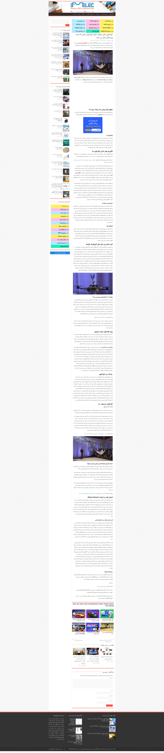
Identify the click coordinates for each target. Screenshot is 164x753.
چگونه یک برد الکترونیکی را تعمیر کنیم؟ (56, 76)
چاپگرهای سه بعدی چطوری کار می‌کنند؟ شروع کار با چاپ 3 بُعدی (93, 659)
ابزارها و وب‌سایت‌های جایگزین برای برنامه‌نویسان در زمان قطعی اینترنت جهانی (56, 34)
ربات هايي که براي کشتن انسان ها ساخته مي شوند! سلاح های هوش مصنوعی (79, 660)
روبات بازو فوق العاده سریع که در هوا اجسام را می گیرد (95, 434)
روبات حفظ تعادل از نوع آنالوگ (100, 317)
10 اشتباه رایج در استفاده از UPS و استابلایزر (56, 69)
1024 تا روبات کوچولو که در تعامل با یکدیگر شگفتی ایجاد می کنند (93, 493)
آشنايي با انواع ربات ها (102, 586)
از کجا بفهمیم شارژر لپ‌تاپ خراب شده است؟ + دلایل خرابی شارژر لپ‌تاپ (56, 56)
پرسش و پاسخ (59, 749)
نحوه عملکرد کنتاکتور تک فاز (57, 169)
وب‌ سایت (111, 701)
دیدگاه (111, 678)
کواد (107, 605)
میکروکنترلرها (112, 14)
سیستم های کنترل (92, 156)
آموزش (109, 21)
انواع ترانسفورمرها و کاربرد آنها (71, 729)
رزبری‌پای (83, 14)
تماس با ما (75, 14)
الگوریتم (74, 604)
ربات (104, 45)
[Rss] (64, 749)
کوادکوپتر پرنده (111, 605)
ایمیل (111, 696)
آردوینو (79, 14)
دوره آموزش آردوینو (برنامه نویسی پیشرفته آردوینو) (57, 140)
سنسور (102, 82)
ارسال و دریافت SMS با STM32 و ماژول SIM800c (56, 192)
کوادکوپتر (82, 604)
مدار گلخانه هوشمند (58, 111)
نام (112, 691)
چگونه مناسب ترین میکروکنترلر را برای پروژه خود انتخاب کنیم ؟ (57, 90)
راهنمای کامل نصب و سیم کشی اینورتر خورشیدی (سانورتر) (56, 48)
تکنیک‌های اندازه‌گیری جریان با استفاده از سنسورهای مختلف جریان (71, 722)
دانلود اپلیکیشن (52, 749)
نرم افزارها (97, 14)
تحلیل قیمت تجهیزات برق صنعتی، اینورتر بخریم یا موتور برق (57, 41)
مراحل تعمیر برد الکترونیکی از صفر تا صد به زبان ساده (56, 62)
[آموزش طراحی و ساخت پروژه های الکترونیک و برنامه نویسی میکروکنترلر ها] (82, 7)
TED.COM (107, 590)
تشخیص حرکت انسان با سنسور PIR (57, 155)
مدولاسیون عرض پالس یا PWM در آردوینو (57, 176)
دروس (81, 21)
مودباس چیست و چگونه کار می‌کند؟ (57, 126)
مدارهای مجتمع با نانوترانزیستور (58, 147)
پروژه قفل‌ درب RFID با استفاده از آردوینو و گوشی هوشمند (98, 719)
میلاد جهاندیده (108, 40)
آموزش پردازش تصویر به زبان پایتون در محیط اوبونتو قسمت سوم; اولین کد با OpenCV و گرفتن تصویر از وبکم (56, 186)
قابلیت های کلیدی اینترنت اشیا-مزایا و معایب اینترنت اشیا (56, 134)
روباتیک (104, 43)
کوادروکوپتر (111, 604)
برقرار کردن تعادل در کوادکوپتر (93, 604)
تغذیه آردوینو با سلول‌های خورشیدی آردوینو (98, 733)
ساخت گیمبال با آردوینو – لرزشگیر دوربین (107, 658)
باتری (81, 145)
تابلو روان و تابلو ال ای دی (60, 253)
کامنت (96, 596)
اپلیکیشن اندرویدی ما (53, 737)
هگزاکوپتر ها (106, 604)
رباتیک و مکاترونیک (93, 40)
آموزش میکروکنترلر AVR (78, 639)
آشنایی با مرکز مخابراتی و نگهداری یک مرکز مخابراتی (105, 640)
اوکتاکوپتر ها (101, 604)
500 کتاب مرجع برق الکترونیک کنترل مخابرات (57, 104)
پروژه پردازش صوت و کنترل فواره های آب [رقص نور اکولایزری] (56, 163)
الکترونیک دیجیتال (104, 14)
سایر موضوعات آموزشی (90, 14)
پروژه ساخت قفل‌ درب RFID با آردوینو (99, 726)
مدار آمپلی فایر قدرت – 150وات (57, 97)
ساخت (64, 226)
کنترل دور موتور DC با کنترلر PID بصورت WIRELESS (57, 119)
